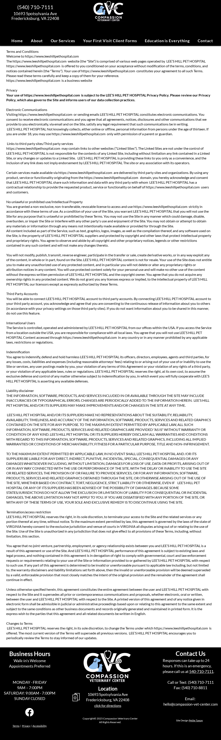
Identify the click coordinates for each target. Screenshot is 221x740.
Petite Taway (196, 720)
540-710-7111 (201, 671)
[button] (37, 40)
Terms (16, 725)
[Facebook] (29, 712)
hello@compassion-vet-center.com (190, 704)
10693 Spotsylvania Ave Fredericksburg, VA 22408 (35, 16)
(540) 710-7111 (35, 7)
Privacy (26, 725)
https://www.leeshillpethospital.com (52, 56)
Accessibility (40, 725)
